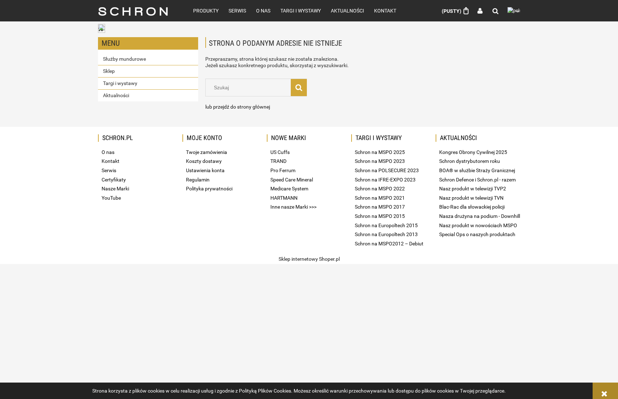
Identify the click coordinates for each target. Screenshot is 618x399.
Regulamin (198, 180)
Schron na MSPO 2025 (380, 152)
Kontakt (110, 161)
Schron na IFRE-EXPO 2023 (385, 180)
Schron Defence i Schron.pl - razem (477, 180)
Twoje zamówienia (206, 152)
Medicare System (289, 188)
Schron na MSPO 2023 (380, 161)
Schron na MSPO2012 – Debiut (389, 243)
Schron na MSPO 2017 (380, 207)
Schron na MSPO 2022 (380, 188)
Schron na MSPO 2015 (380, 216)
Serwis (109, 170)
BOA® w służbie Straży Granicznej (477, 170)
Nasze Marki (115, 188)
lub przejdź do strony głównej (237, 107)
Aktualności (116, 95)
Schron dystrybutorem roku (469, 161)
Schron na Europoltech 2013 (386, 234)
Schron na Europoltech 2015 (386, 225)
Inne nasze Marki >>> (293, 207)
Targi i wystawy (120, 83)
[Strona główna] (137, 10)
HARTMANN (284, 198)
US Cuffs (280, 152)
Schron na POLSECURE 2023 (387, 170)
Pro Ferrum (282, 170)
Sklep (109, 71)
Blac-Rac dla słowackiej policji (472, 207)
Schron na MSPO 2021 (380, 198)
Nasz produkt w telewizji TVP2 (472, 188)
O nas (108, 152)
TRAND (278, 161)
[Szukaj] (299, 87)
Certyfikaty (114, 180)
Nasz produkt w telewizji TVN (471, 198)
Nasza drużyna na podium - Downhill (479, 216)
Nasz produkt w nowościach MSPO (478, 225)
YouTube (111, 198)
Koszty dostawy (204, 161)
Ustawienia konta (205, 170)
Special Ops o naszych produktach (477, 234)
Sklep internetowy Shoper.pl (309, 259)
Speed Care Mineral (291, 180)
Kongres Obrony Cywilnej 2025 (473, 152)
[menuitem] (206, 10)
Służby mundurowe (124, 59)
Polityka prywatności (209, 188)
